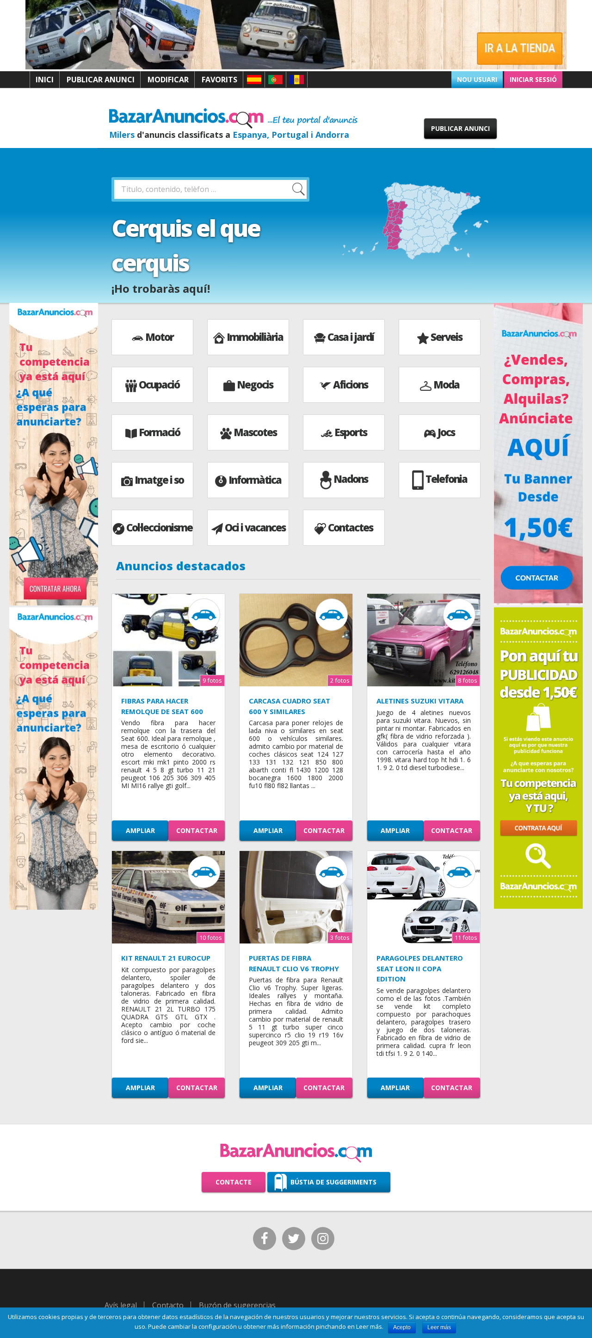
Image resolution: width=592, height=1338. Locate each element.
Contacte (234, 1182)
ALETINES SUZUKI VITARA (419, 700)
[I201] (53, 908)
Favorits (219, 79)
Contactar (196, 830)
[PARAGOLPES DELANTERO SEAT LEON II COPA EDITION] (423, 897)
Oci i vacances (255, 527)
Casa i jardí (350, 337)
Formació (159, 432)
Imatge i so (159, 480)
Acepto (402, 1327)
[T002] (296, 67)
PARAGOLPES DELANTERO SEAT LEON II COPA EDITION (419, 968)
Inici (45, 79)
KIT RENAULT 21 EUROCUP (165, 957)
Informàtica (254, 480)
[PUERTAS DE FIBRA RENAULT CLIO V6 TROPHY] (296, 897)
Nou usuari (477, 79)
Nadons (350, 479)
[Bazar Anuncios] (233, 118)
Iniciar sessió (533, 79)
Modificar (168, 79)
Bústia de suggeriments (333, 1182)
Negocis (255, 384)
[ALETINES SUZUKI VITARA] (423, 640)
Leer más (439, 1327)
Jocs (446, 432)
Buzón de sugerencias (237, 1305)
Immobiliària (255, 337)
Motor (159, 337)
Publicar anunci (101, 79)
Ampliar (140, 830)
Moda (446, 384)
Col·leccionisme (159, 527)
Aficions (350, 384)
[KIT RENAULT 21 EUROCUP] (168, 897)
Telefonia (446, 479)
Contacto (168, 1305)
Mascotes (255, 432)
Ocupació (159, 384)
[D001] (538, 603)
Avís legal (121, 1305)
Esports (350, 432)
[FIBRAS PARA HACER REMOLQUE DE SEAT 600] (168, 640)
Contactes (350, 527)
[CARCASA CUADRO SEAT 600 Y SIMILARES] (296, 640)
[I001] (53, 603)
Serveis (446, 337)
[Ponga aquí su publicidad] (538, 757)
